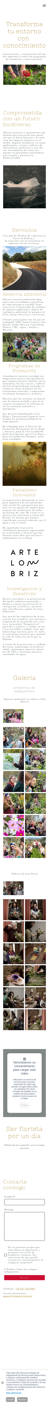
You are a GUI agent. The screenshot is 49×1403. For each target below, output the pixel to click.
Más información (14, 1393)
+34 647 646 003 (25, 1288)
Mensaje (9, 1209)
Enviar (24, 1277)
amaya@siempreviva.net (17, 1296)
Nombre (9, 1196)
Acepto (24, 1105)
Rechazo (22, 1399)
